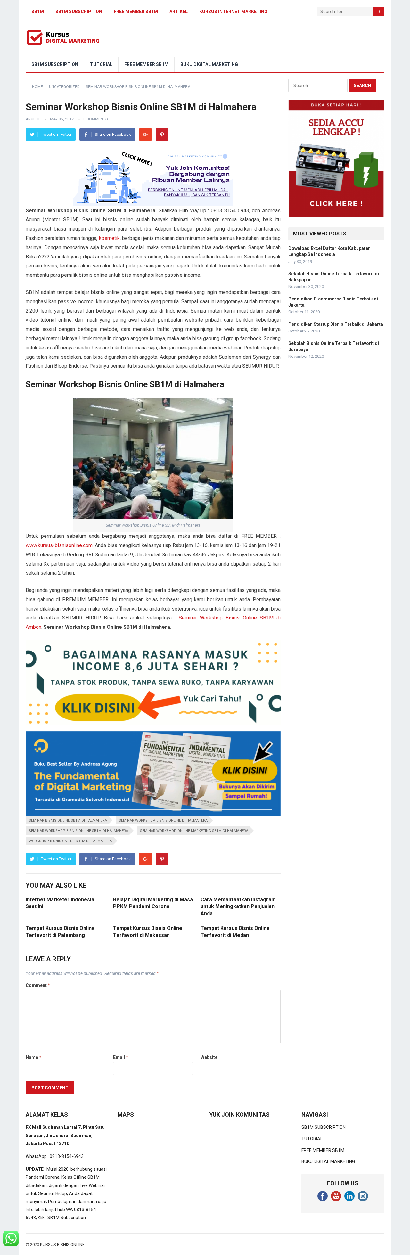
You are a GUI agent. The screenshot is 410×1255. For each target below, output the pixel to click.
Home (37, 87)
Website (209, 1057)
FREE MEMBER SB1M (136, 11)
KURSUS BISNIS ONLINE (62, 1244)
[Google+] (145, 134)
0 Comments (95, 119)
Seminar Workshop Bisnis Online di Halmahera (163, 820)
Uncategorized (64, 87)
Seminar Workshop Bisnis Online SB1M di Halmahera (78, 831)
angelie (33, 119)
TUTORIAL (101, 64)
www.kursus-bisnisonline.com (59, 545)
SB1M (37, 11)
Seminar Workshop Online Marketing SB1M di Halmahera (194, 831)
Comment (38, 985)
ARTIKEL (178, 11)
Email (120, 1057)
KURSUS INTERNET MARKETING (233, 11)
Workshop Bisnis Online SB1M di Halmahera (70, 841)
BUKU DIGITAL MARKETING (209, 64)
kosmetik (109, 238)
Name (33, 1057)
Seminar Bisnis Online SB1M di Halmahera (68, 820)
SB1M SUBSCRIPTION (78, 11)
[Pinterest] (162, 134)
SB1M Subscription (66, 1217)
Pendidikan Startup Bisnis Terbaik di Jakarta (335, 324)
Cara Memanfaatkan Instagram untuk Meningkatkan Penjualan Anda (238, 906)
